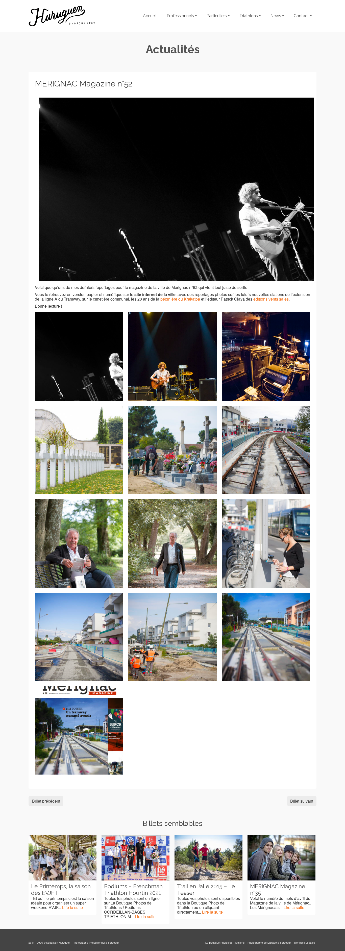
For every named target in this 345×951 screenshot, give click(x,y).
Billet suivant (301, 801)
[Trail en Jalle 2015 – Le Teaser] (208, 857)
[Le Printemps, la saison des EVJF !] (62, 857)
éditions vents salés (271, 299)
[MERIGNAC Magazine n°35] (281, 857)
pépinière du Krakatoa (180, 299)
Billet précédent (46, 801)
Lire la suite (72, 907)
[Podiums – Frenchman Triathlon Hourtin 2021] (135, 857)
